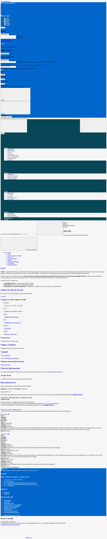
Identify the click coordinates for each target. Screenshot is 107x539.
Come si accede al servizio (14, 255)
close (2, 133)
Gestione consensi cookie (10, 511)
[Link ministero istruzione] (8, 3)
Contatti (9, 260)
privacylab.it (4, 414)
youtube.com (4, 434)
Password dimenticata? (7, 41)
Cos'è (8, 254)
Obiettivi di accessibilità (10, 508)
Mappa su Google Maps (10, 334)
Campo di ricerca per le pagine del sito (11, 234)
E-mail (18, 62)
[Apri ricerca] (93, 126)
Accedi (3, 27)
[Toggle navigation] (14, 126)
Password (19, 38)
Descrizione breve (12, 264)
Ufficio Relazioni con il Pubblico (12, 505)
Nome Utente (20, 36)
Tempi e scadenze (12, 258)
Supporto (53, 372)
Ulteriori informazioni (13, 261)
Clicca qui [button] (3, 296)
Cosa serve (10, 257)
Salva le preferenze (13, 467)
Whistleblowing (8, 509)
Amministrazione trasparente (11, 512)
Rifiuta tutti (14, 397)
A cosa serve (10, 263)
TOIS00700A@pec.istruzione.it (12, 322)
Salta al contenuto (5, 1)
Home (65, 222)
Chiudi (2, 74)
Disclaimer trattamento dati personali (10, 524)
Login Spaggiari (43, 65)
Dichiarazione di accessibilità (11, 506)
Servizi (65, 224)
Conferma (9, 116)
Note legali (7, 501)
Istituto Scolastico (5, 364)
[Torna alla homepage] (53, 118)
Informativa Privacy (9, 503)
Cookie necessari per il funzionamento (11, 409)
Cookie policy (7, 500)
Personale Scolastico (68, 225)
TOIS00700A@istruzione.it (11, 317)
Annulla (3, 116)
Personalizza (4, 397)
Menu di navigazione (31, 249)
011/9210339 (7, 328)
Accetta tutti (26, 397)
